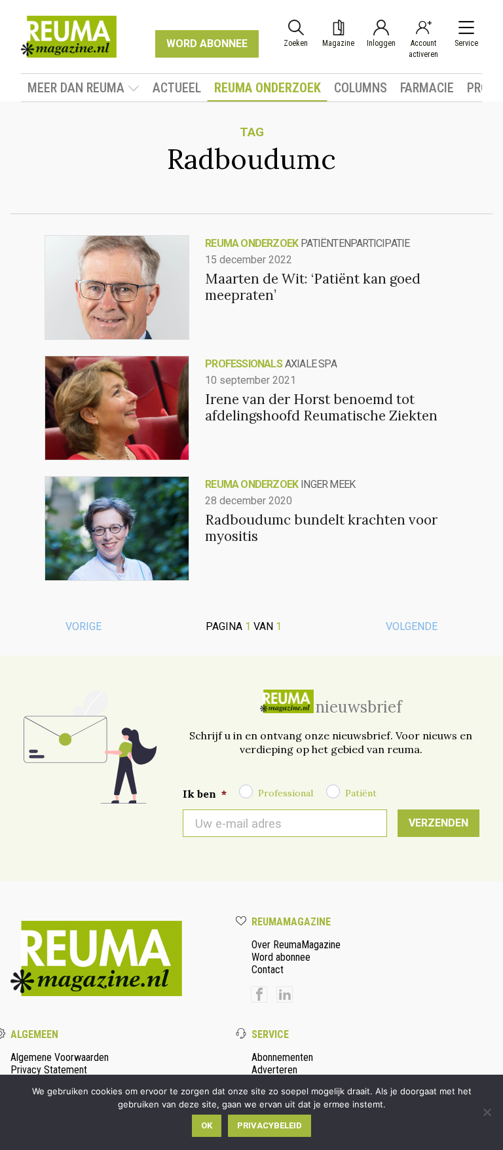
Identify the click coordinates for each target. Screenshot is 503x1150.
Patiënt (361, 793)
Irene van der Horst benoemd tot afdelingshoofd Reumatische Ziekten (321, 407)
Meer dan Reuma (76, 88)
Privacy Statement (48, 1070)
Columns (360, 88)
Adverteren (274, 1070)
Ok (206, 1125)
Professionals (243, 364)
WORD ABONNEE (207, 43)
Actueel (177, 88)
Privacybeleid (269, 1125)
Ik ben (205, 793)
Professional (285, 793)
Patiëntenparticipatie (355, 243)
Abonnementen (282, 1057)
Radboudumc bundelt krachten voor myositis (321, 528)
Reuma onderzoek (267, 88)
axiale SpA (311, 364)
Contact (268, 969)
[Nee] (486, 1112)
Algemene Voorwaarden (59, 1057)
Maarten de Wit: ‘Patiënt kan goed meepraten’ (312, 287)
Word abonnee (281, 957)
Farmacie (427, 88)
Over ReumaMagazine (296, 944)
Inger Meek (328, 484)
